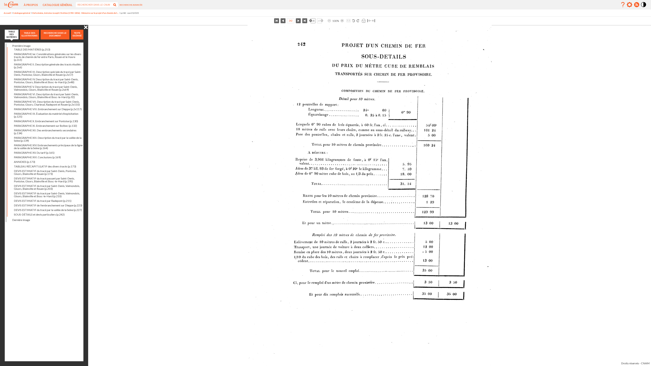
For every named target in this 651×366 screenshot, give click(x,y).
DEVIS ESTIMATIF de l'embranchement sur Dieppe (48, 205)
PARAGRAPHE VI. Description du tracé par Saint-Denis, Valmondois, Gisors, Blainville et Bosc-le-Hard (46, 96)
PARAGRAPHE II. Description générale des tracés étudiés (47, 66)
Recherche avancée (131, 5)
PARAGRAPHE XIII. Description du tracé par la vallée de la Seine (48, 139)
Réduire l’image (329, 20)
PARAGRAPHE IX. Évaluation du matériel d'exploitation (46, 115)
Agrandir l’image (342, 20)
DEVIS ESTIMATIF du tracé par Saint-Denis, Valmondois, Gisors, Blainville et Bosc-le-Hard (47, 195)
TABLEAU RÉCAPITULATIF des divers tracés (45, 166)
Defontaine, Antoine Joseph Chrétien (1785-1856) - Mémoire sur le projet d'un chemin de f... (75, 13)
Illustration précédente (312, 20)
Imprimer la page (364, 20)
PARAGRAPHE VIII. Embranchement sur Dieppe (48, 109)
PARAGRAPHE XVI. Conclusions (37, 157)
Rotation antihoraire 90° (353, 20)
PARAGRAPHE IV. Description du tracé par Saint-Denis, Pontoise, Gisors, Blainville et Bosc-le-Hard (46, 81)
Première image (21, 45)
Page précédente (283, 20)
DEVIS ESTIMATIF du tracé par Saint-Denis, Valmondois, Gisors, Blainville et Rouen (47, 187)
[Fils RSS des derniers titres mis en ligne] (636, 4)
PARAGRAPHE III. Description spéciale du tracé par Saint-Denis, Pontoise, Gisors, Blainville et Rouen (47, 73)
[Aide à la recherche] (623, 4)
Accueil (7, 13)
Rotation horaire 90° (358, 20)
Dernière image (21, 219)
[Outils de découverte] (629, 4)
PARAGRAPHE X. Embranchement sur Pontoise (46, 121)
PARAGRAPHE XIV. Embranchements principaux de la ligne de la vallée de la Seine (48, 147)
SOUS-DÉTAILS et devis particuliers (39, 214)
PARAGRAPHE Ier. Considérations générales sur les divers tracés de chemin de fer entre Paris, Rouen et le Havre (47, 56)
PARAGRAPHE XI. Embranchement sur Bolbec (45, 125)
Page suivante (298, 20)
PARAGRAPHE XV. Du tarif (34, 152)
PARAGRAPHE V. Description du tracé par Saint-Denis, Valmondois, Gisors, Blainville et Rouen (45, 88)
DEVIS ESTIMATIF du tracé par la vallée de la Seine (48, 209)
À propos (31, 4)
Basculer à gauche (369, 20)
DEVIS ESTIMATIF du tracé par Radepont (42, 200)
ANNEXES (24, 161)
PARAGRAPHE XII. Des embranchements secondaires (45, 132)
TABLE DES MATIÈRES (32, 49)
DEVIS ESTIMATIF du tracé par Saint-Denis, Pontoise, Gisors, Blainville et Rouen (45, 172)
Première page (276, 20)
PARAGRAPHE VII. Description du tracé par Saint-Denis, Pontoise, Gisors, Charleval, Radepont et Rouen (47, 103)
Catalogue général (57, 4)
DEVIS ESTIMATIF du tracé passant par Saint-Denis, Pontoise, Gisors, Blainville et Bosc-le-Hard (44, 180)
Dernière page (304, 20)
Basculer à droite (373, 20)
